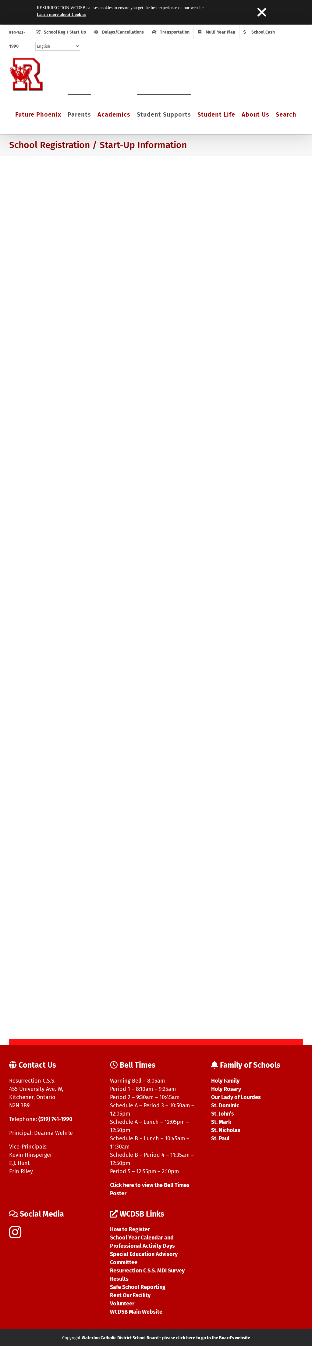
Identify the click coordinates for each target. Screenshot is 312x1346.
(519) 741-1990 (55, 1119)
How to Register (130, 1229)
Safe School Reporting (137, 1287)
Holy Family (225, 1080)
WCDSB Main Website (136, 1311)
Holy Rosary (226, 1089)
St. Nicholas (225, 1130)
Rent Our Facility (130, 1295)
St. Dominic (225, 1105)
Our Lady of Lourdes (236, 1097)
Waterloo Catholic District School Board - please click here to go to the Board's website (166, 1338)
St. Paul (220, 1138)
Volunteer (122, 1303)
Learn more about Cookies (61, 14)
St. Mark (221, 1122)
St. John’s (222, 1113)
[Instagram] (15, 1232)
